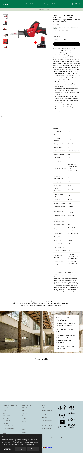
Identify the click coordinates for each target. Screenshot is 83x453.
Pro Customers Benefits (8, 428)
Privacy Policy (30, 444)
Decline (33, 449)
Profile (4, 433)
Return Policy (6, 418)
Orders (4, 410)
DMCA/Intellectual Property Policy (11, 426)
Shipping (55, 30)
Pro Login (46, 3)
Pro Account (39, 3)
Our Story (32, 3)
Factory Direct (6, 431)
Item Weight (57, 36)
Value (66, 36)
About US (5, 413)
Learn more (55, 28)
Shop (27, 3)
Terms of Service (7, 421)
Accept (20, 449)
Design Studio (54, 3)
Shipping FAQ (6, 415)
